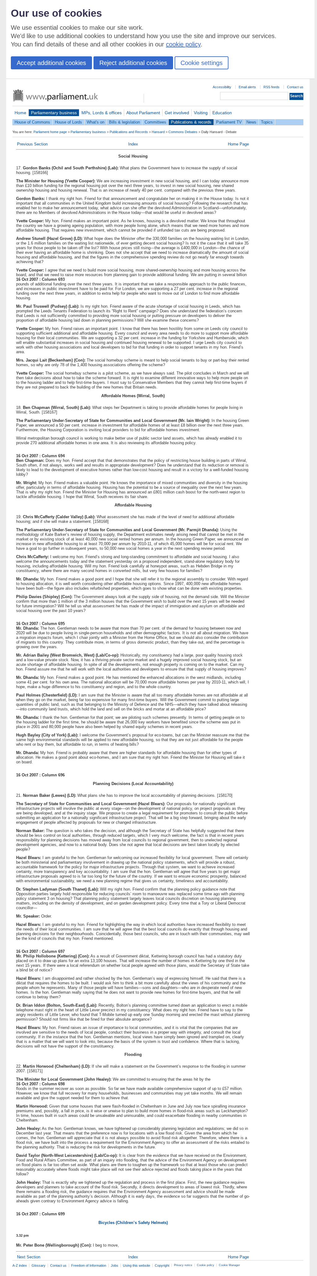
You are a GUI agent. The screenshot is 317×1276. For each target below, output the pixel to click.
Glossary (39, 1265)
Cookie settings (201, 62)
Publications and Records (129, 132)
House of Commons (32, 122)
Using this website (136, 1265)
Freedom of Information (88, 1265)
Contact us (295, 87)
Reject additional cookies (133, 62)
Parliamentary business (54, 112)
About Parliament (143, 112)
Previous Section (32, 144)
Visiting (201, 112)
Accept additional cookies (51, 62)
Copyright (162, 1265)
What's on (95, 122)
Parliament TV (229, 122)
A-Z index (19, 1265)
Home (20, 112)
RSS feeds (271, 87)
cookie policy (183, 44)
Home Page (238, 144)
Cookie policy (205, 1265)
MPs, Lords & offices (101, 112)
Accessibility (222, 87)
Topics (267, 122)
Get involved (177, 112)
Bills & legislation (124, 122)
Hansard (158, 132)
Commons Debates (183, 132)
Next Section (28, 1257)
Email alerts (247, 87)
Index (133, 144)
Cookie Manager (229, 1265)
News (251, 122)
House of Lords (68, 122)
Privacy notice (183, 1265)
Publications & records (191, 122)
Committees (155, 122)
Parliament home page (50, 132)
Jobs (114, 1265)
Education (222, 112)
